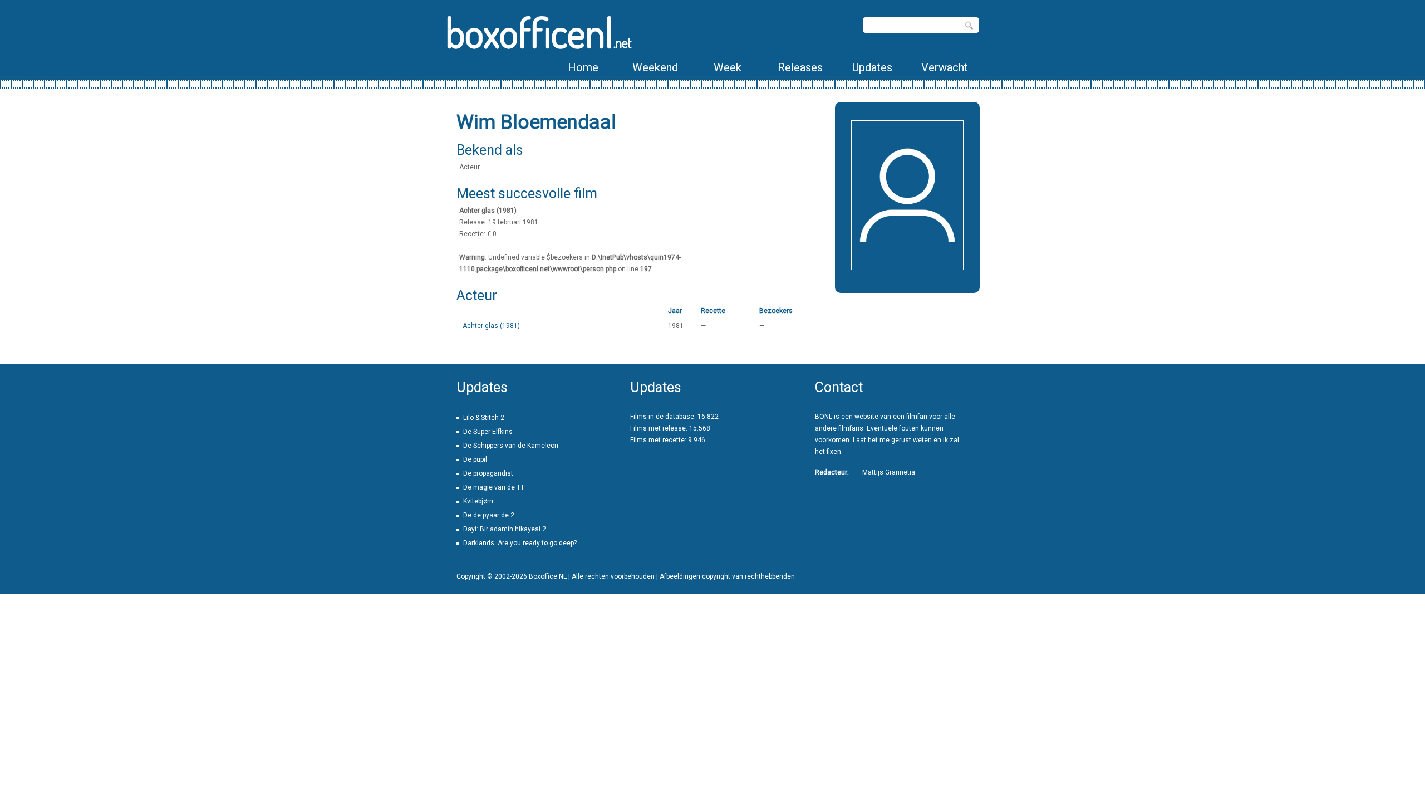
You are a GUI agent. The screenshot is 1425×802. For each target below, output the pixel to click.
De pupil (475, 459)
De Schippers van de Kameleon (510, 445)
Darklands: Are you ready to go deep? (520, 543)
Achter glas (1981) (491, 326)
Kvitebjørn (478, 501)
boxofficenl (538, 32)
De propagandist (488, 473)
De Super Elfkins (488, 432)
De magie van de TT (493, 487)
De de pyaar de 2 (488, 515)
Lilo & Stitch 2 (483, 418)
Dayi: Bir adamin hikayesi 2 (504, 529)
